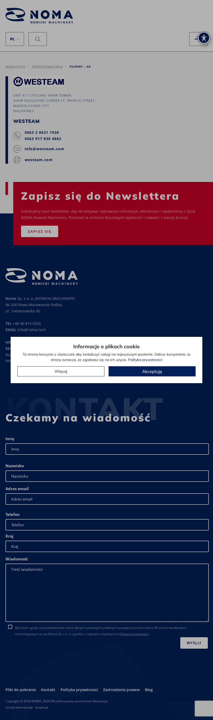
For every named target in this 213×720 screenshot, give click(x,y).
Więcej (61, 371)
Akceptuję (152, 371)
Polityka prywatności (145, 359)
